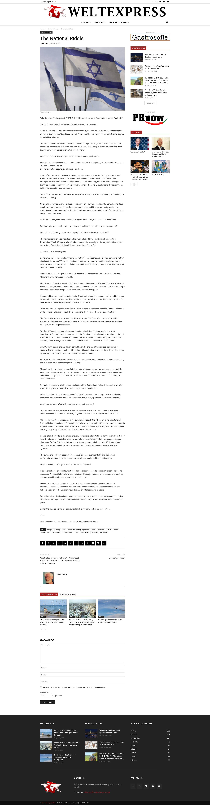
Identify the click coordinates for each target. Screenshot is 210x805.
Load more (149, 103)
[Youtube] (168, 1)
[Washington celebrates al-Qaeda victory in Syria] (137, 57)
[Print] (81, 543)
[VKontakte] (164, 1)
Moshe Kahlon (45, 532)
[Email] (76, 543)
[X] (156, 1)
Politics (49, 29)
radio (76, 532)
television (95, 532)
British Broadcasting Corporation (78, 529)
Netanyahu (56, 532)
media (116, 529)
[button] (167, 22)
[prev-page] (41, 629)
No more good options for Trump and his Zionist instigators (64, 757)
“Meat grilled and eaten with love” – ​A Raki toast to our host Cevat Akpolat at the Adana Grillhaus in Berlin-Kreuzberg (59, 560)
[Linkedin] (64, 543)
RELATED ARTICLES (49, 594)
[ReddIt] (70, 543)
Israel (93, 529)
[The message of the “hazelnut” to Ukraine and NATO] (137, 69)
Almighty (50, 529)
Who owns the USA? (138, 152)
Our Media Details (158, 175)
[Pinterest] (53, 543)
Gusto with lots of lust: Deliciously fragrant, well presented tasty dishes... (140, 177)
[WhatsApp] (59, 543)
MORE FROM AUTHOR (68, 594)
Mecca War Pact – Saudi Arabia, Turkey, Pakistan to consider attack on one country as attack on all (82, 622)
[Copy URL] (104, 543)
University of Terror (117, 558)
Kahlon (109, 529)
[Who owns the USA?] (140, 143)
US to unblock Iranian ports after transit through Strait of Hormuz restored (52, 622)
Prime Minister (67, 532)
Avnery (58, 529)
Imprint (154, 172)
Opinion (56, 29)
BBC (64, 529)
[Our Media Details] (161, 166)
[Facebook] (152, 1)
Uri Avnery (45, 43)
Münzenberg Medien (49, 803)
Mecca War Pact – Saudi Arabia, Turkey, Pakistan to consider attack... (66, 745)
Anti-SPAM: (44, 692)
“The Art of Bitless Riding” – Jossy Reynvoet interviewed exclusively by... (156, 92)
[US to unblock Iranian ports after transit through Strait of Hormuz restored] (53, 608)
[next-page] (45, 629)
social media (85, 532)
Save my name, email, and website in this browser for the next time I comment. (74, 687)
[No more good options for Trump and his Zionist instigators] (111, 608)
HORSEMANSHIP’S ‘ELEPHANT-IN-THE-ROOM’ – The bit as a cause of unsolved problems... (157, 80)
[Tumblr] (87, 543)
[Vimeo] (160, 1)
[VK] (98, 543)
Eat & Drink (134, 172)
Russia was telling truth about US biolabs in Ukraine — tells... (160, 154)
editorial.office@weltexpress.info (97, 792)
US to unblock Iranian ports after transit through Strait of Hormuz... (66, 732)
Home (42, 29)
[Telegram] (92, 543)
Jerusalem (101, 529)
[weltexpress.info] (105, 11)
